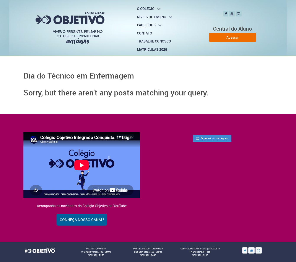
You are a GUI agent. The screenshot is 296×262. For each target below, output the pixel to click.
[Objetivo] (39, 250)
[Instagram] (239, 13)
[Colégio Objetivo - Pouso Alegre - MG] (70, 27)
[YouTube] (232, 13)
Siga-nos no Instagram (214, 138)
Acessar (232, 37)
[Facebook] (225, 13)
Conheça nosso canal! (82, 219)
